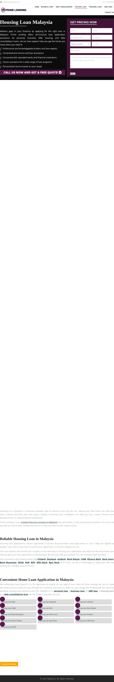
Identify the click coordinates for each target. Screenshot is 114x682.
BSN (33, 562)
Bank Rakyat (73, 559)
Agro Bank (54, 562)
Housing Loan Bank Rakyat (86, 608)
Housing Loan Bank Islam (48, 614)
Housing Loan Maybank (47, 602)
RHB (27, 562)
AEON (21, 562)
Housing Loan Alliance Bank (11, 621)
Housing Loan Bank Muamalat (12, 614)
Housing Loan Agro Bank (48, 621)
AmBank (61, 559)
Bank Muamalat (8, 562)
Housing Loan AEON (8, 627)
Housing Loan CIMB (8, 608)
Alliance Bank (94, 559)
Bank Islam (107, 559)
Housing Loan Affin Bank (85, 621)
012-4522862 (110, 2)
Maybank (51, 559)
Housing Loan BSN (45, 608)
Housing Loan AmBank (84, 614)
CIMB (83, 559)
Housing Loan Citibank (84, 602)
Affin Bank (42, 562)
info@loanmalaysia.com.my (11, 2)
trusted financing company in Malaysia (39, 522)
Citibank (41, 559)
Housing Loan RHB (8, 602)
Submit (72, 74)
